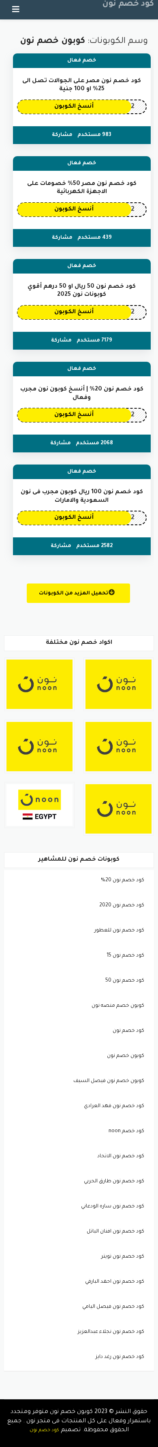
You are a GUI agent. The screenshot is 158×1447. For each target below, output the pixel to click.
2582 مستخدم (94, 546)
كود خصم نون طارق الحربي (114, 1181)
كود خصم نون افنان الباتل (115, 1232)
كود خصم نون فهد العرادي (114, 1106)
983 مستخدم (94, 135)
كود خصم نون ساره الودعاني (112, 1206)
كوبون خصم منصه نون (118, 1006)
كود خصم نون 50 (124, 981)
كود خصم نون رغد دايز (120, 1357)
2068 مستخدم (94, 443)
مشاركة (62, 135)
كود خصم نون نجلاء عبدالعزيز (111, 1332)
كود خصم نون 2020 (121, 905)
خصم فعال (81, 61)
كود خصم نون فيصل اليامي (113, 1307)
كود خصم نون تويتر (122, 1257)
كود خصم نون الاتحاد (120, 1156)
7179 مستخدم (94, 341)
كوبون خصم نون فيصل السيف (108, 1081)
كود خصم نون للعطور (119, 931)
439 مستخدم (94, 238)
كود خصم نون (128, 4)
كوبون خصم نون (125, 1056)
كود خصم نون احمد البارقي (114, 1282)
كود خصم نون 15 (125, 956)
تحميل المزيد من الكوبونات (74, 593)
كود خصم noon (126, 1131)
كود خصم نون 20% (122, 880)
